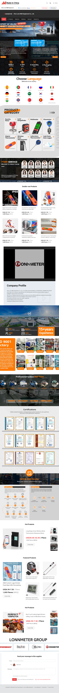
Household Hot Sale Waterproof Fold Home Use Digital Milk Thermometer (29, 208)
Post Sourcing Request (50, 3)
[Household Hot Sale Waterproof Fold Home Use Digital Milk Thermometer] (29, 198)
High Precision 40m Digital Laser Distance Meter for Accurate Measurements (31, 577)
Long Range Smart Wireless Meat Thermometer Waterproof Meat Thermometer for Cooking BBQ (35, 532)
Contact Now (30, 544)
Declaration (44, 687)
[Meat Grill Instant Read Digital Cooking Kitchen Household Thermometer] (10, 226)
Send (14, 679)
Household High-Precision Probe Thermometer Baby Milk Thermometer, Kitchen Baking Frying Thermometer (48, 208)
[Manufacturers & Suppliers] (10, 3)
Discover (30, 19)
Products (11, 19)
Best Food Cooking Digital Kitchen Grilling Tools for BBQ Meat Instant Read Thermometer (35, 615)
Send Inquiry (44, 8)
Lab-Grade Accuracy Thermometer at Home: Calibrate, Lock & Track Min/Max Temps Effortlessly (48, 236)
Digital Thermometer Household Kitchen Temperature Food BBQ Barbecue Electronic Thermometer (10, 208)
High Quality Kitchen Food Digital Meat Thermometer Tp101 (48, 577)
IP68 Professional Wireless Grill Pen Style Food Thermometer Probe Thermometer (50, 598)
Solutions (23, 19)
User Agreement (37, 687)
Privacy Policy (51, 687)
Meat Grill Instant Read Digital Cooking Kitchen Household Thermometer (9, 236)
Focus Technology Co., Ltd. (20, 687)
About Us (17, 19)
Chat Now (54, 8)
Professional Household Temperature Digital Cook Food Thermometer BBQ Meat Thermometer (28, 236)
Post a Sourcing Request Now (42, 679)
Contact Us (36, 19)
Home (4, 19)
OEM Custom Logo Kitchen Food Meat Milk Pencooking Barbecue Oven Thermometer (12, 584)
